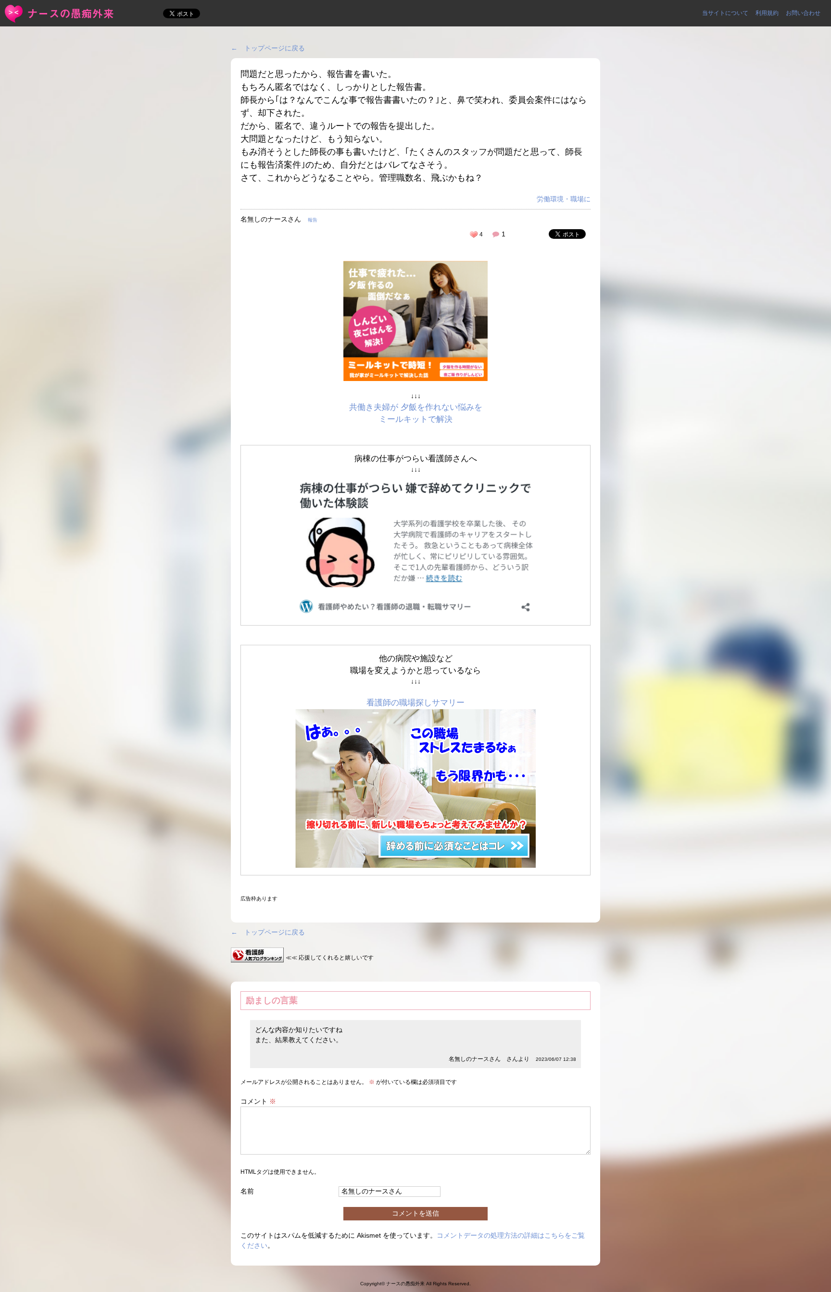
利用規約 (767, 13)
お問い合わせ (803, 13)
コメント (258, 1101)
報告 (312, 219)
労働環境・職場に (564, 199)
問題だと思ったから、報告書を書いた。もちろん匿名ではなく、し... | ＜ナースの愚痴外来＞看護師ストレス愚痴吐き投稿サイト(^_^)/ (60, 14)
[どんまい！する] (474, 234)
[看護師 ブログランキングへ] (257, 957)
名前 (247, 1191)
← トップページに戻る (268, 48)
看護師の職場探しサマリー (415, 702)
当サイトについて (725, 13)
